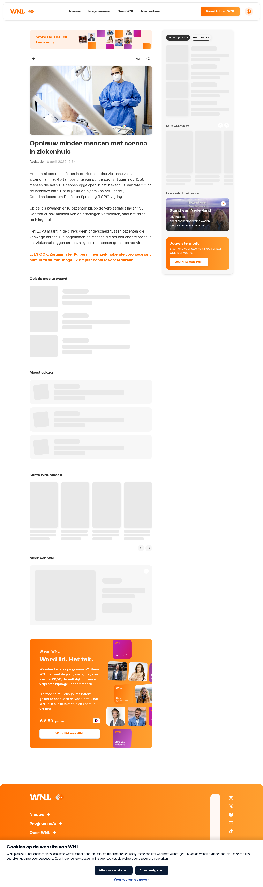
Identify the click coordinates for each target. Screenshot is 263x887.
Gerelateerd (201, 37)
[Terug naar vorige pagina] (34, 58)
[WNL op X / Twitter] (230, 806)
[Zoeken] (192, 11)
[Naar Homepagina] (22, 11)
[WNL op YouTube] (230, 822)
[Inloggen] (249, 11)
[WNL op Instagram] (230, 798)
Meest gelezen (178, 37)
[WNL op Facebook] (230, 814)
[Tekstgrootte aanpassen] (138, 58)
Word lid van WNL (220, 11)
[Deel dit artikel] (148, 58)
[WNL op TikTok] (230, 831)
